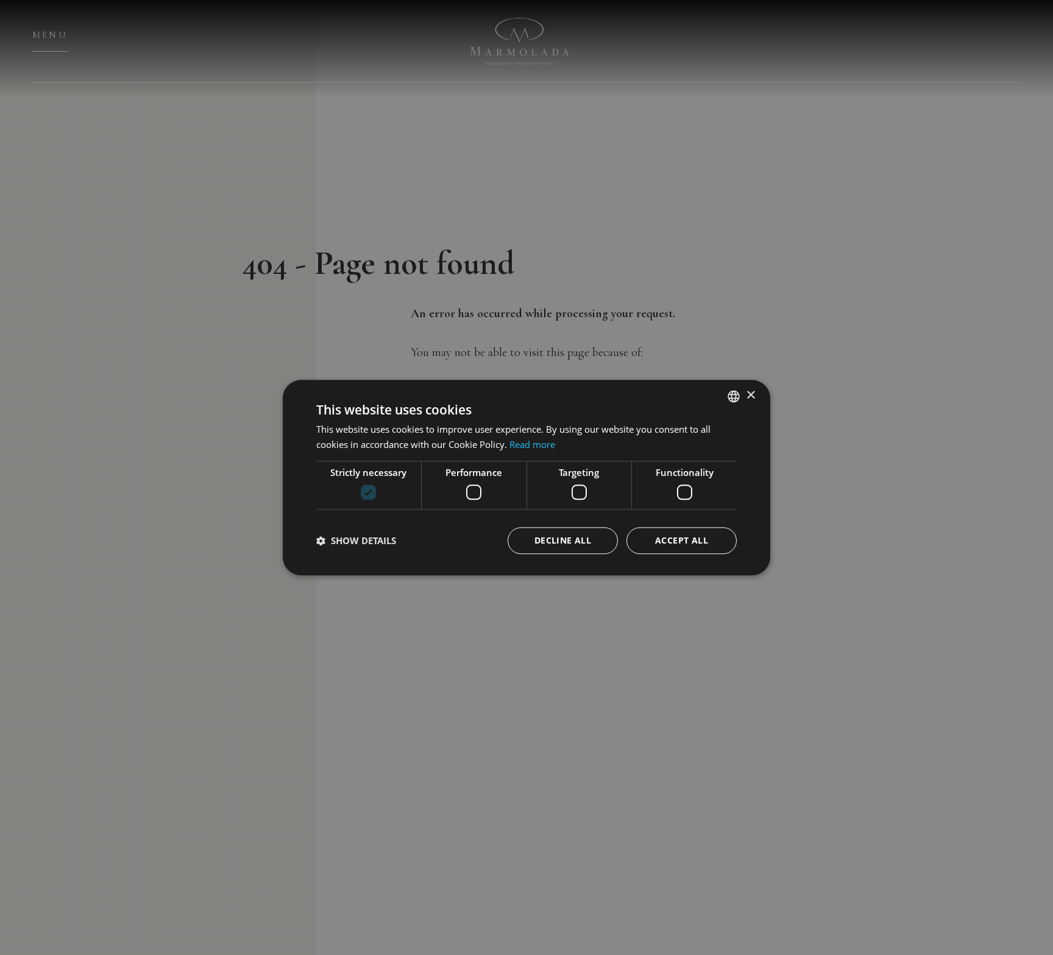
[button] (356, 540)
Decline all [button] (562, 540)
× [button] (750, 395)
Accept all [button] (681, 540)
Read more (532, 444)
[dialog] (526, 477)
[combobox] (734, 396)
